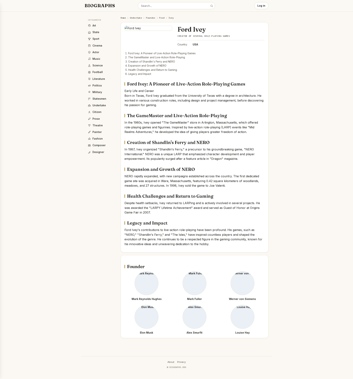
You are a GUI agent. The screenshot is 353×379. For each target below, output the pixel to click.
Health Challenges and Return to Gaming (152, 69)
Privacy (181, 361)
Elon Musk (146, 332)
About (170, 361)
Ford (162, 17)
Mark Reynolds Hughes (147, 298)
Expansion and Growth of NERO (147, 65)
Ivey (171, 17)
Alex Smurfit (194, 332)
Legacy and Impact (139, 73)
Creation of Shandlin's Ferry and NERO (151, 61)
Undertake (136, 17)
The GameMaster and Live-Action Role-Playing (156, 57)
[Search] (211, 5)
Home (123, 17)
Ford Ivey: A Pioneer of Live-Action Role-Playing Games (162, 53)
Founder (150, 17)
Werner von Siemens (242, 298)
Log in (261, 5)
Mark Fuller (194, 298)
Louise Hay (242, 332)
